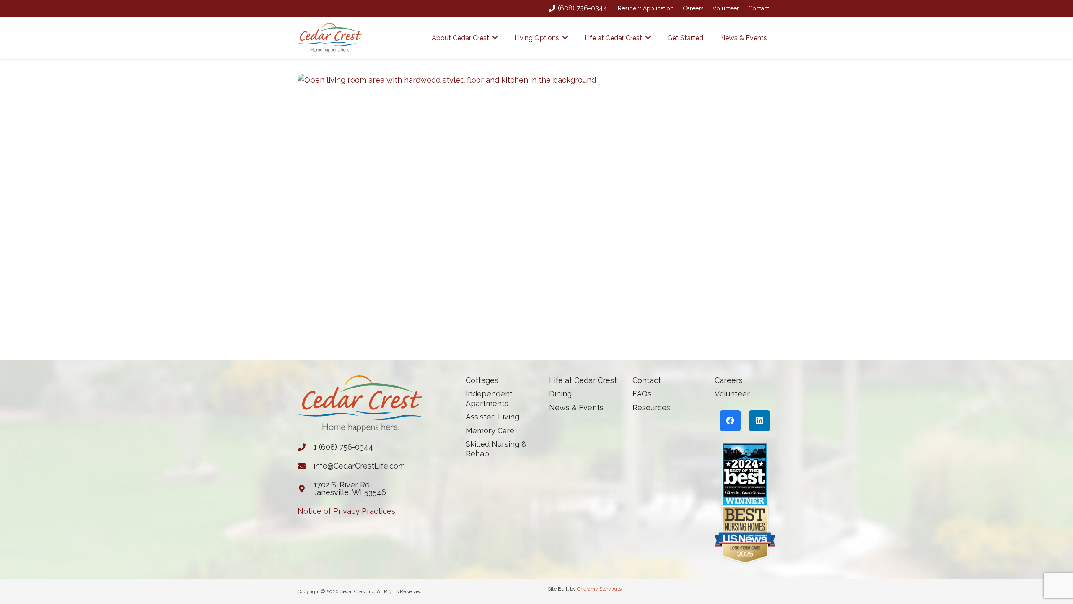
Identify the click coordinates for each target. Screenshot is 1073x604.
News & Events (576, 407)
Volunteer (726, 8)
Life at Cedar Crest (583, 380)
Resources (651, 407)
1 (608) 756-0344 (343, 447)
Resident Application (646, 8)
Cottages (482, 380)
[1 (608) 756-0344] (306, 447)
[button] (495, 38)
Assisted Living (492, 416)
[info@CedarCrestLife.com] (306, 466)
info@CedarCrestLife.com (359, 465)
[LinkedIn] (759, 420)
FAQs (641, 393)
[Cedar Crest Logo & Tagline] (330, 37)
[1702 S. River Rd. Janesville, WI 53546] (306, 488)
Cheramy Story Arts (599, 589)
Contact (758, 8)
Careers (693, 8)
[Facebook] (730, 420)
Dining (560, 393)
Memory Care (490, 430)
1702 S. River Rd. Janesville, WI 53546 (350, 488)
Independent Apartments (489, 398)
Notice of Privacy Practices (346, 511)
